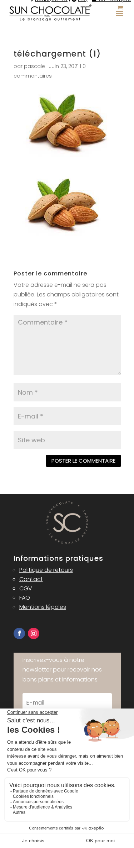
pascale (34, 66)
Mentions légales (42, 607)
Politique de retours (46, 570)
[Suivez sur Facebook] (19, 633)
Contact (31, 579)
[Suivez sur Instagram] (33, 633)
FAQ (24, 598)
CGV (25, 588)
